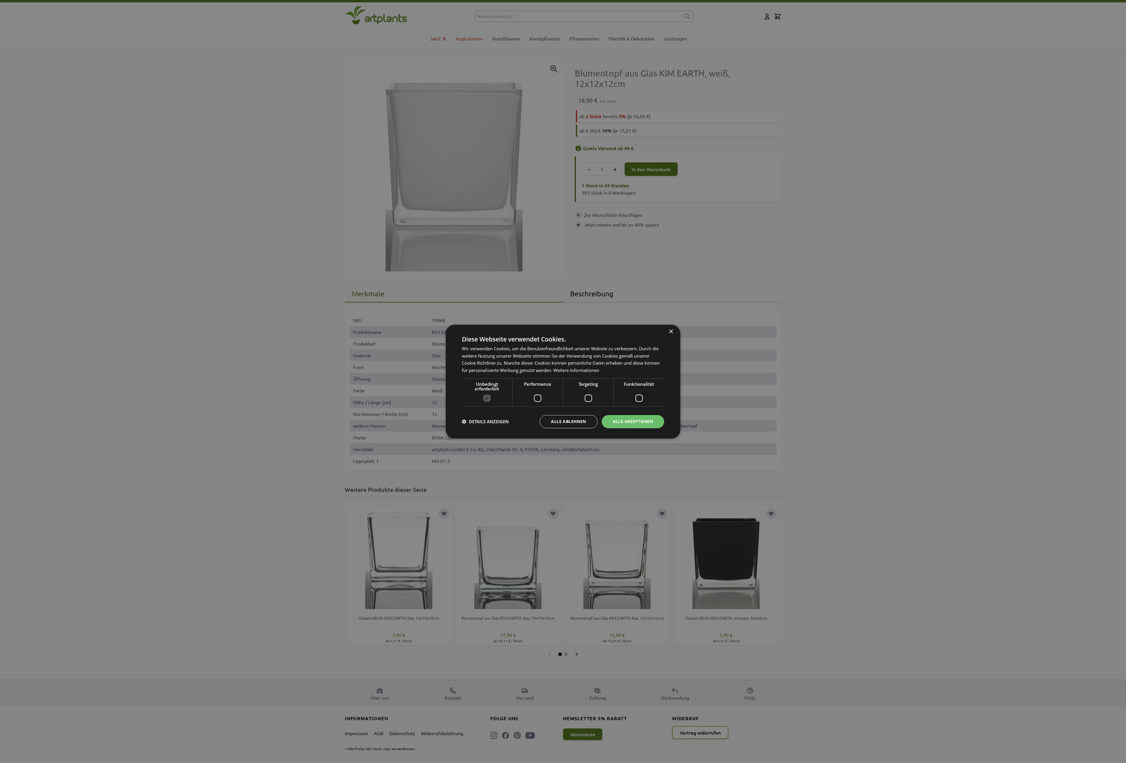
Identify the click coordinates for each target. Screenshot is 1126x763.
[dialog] (563, 381)
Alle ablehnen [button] (568, 421)
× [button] (671, 331)
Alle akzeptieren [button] (633, 421)
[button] (485, 421)
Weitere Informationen (576, 370)
